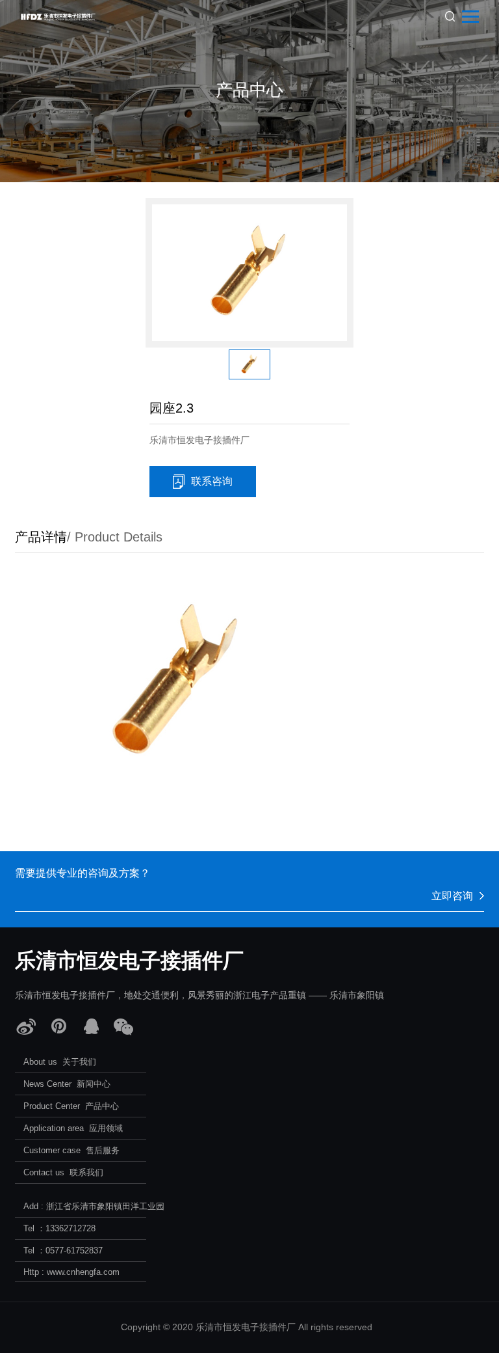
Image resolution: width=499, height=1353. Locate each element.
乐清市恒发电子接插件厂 (129, 960)
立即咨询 (452, 895)
